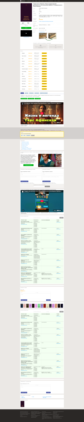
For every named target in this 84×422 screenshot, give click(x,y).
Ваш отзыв (22, 289)
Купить (26, 27)
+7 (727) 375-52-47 (58, 228)
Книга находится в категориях (26, 149)
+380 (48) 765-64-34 (58, 221)
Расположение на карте (24, 224)
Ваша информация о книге (25, 383)
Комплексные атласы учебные (24, 414)
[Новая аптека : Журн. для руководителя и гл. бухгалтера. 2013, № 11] (56, 306)
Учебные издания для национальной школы (47, 418)
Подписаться (47, 186)
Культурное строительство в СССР (35, 415)
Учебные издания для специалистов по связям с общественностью (58, 416)
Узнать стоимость (31, 98)
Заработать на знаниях (43, 93)
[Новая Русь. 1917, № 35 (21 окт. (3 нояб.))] (30, 306)
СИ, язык (21, 415)
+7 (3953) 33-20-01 (58, 353)
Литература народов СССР (23, 416)
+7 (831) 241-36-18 (58, 240)
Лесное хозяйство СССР (56, 414)
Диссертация (51, 21)
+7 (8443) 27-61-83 (58, 266)
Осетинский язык (33, 414)
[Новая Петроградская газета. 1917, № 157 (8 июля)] (42, 306)
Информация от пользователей (26, 148)
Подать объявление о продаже (47, 171)
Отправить (48, 392)
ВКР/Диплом (47, 21)
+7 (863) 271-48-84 (58, 272)
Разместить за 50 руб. (24, 181)
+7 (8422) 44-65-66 (58, 278)
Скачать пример (37, 98)
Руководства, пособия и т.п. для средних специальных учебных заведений (36, 413)
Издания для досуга (33, 417)
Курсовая (43, 21)
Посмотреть (44, 53)
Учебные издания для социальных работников (46, 413)
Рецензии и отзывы (25, 145)
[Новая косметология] (53, 306)
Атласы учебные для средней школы (25, 413)
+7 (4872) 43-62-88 (58, 248)
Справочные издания (56, 415)
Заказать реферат (24, 98)
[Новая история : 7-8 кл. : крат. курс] (62, 306)
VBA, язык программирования (24, 412)
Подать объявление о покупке (25, 171)
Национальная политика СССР (24, 411)
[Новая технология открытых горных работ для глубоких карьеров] (47, 306)
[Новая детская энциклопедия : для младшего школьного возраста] (24, 306)
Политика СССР (55, 413)
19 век (33, 396)
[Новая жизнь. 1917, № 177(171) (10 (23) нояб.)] (33, 306)
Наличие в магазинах (25, 147)
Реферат (40, 21)
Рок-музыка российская (34, 416)
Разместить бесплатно (46, 181)
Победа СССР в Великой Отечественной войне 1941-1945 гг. (47, 414)
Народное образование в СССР (35, 411)
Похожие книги (24, 146)
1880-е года (23, 397)
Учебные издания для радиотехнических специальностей (58, 412)
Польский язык (44, 411)
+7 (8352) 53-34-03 (58, 234)
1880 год (22, 396)
